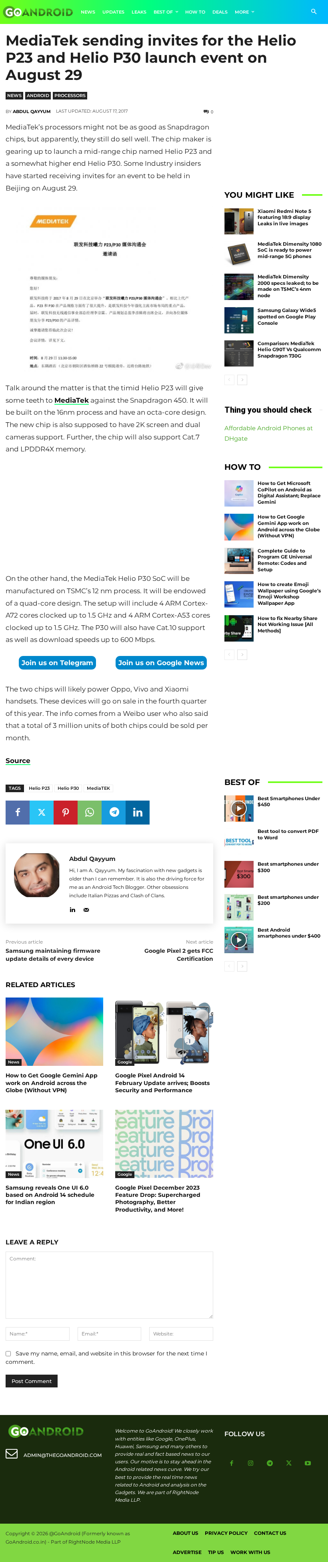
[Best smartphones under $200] (239, 907)
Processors (70, 95)
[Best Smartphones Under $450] (239, 808)
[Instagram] (250, 1463)
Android (38, 95)
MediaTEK (98, 788)
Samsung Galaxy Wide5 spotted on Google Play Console (287, 316)
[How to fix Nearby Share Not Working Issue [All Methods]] (239, 628)
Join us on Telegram (57, 663)
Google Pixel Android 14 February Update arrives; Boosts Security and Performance (162, 1082)
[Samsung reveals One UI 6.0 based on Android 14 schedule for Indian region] (54, 1144)
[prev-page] (229, 380)
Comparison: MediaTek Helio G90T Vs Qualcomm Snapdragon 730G (289, 349)
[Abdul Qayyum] (37, 883)
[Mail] (86, 908)
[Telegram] (114, 813)
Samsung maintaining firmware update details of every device (53, 954)
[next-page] (242, 380)
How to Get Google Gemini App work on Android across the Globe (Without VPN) (52, 1082)
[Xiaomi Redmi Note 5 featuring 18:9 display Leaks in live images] (239, 221)
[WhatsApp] (90, 813)
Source (18, 761)
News (14, 95)
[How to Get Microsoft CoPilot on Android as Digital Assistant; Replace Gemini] (239, 493)
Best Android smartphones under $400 (289, 933)
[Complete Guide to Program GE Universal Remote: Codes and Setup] (239, 561)
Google (125, 1062)
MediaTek (71, 400)
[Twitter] (42, 813)
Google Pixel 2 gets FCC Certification (178, 954)
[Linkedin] (138, 813)
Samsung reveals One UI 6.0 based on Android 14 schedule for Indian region (50, 1195)
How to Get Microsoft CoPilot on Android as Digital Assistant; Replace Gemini (289, 492)
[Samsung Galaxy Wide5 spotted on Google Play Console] (239, 320)
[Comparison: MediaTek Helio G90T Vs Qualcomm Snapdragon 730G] (239, 353)
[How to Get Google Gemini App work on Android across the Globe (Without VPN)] (54, 1032)
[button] (314, 12)
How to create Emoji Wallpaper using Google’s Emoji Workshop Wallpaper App (289, 593)
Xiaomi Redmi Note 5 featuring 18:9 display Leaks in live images (284, 217)
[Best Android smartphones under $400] (239, 940)
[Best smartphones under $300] (239, 874)
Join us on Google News (161, 663)
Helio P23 (39, 788)
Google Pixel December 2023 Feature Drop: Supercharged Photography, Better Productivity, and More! (157, 1198)
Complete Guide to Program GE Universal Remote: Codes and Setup (285, 560)
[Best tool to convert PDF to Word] (239, 841)
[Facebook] (18, 813)
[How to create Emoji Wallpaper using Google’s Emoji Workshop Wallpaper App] (239, 594)
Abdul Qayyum (32, 111)
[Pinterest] (66, 813)
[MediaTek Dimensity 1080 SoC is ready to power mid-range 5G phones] (239, 254)
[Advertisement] (109, 516)
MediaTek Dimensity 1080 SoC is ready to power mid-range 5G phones (290, 250)
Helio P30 (68, 788)
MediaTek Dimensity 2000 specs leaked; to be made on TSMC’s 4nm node (288, 286)
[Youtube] (308, 1463)
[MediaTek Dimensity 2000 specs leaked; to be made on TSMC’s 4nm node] (239, 287)
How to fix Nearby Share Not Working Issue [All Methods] (288, 624)
